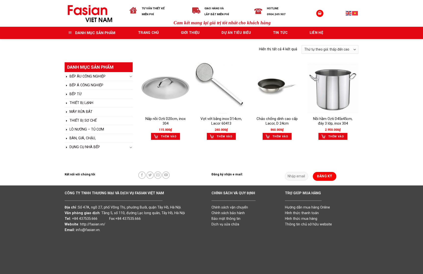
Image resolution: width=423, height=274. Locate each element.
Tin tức (280, 33)
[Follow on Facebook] (142, 175)
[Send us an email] (158, 175)
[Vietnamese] (355, 13)
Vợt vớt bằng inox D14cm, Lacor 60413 (221, 121)
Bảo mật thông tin (226, 219)
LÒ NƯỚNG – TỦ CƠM (86, 129)
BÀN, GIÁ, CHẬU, (82, 138)
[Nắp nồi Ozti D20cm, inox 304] (165, 88)
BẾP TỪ (75, 94)
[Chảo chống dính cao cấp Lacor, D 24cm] (277, 88)
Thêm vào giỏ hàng (168, 137)
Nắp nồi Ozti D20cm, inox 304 (165, 121)
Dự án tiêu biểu (236, 33)
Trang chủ (148, 33)
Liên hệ (316, 33)
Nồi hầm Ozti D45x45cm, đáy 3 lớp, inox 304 (332, 121)
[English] (349, 13)
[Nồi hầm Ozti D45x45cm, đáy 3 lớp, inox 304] (333, 88)
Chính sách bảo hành (228, 213)
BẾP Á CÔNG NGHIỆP (86, 85)
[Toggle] (131, 76)
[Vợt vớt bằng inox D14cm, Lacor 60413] (221, 88)
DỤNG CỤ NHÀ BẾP (84, 147)
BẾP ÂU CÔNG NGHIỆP (87, 76)
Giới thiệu (190, 33)
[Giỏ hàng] (319, 13)
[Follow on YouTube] (166, 175)
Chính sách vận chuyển (230, 207)
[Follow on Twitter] (150, 175)
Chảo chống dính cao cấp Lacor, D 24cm (277, 121)
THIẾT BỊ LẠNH (81, 103)
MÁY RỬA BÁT (81, 112)
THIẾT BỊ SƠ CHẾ (83, 120)
